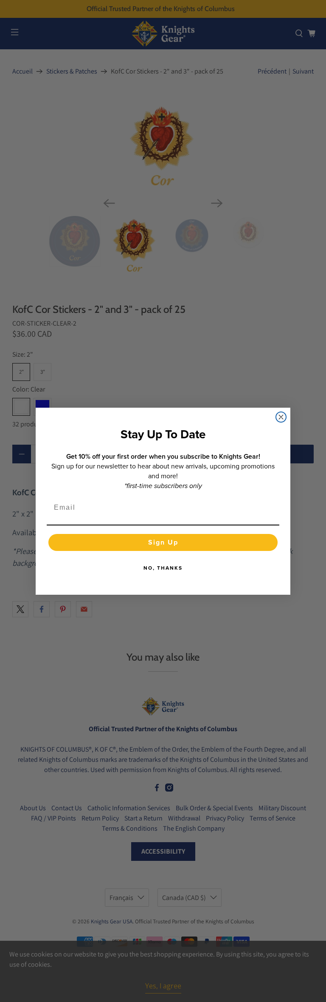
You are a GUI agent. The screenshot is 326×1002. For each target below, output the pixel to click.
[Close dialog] (281, 417)
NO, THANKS (163, 568)
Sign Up (163, 542)
